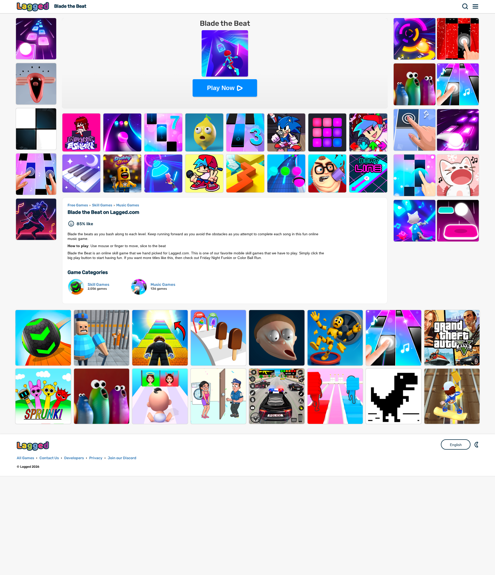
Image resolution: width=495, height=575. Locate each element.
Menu (476, 6)
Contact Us (49, 458)
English (456, 445)
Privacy (95, 458)
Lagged (33, 6)
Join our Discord (122, 458)
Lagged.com (33, 445)
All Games (25, 458)
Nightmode (477, 444)
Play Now (221, 87)
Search (465, 6)
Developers (74, 458)
